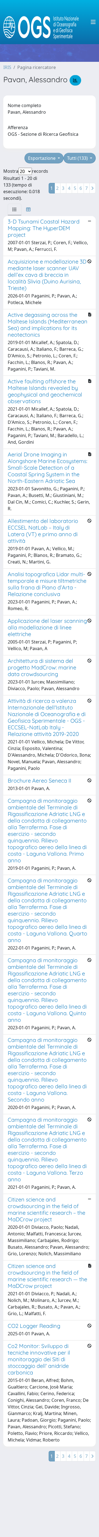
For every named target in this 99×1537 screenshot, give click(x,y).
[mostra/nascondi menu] (93, 22)
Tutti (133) (78, 158)
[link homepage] (43, 22)
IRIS (7, 67)
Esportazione (42, 158)
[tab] (14, 209)
